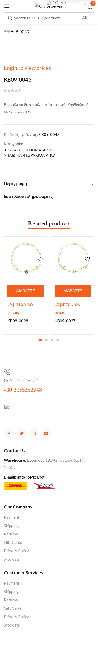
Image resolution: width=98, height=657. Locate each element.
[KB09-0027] (72, 258)
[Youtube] (46, 433)
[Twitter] (21, 433)
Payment (11, 517)
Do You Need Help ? (21, 380)
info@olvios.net (31, 477)
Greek (60, 3)
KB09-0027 (65, 320)
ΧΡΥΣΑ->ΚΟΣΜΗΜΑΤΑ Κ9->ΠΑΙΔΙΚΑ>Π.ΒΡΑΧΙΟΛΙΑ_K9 (29, 152)
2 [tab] (46, 340)
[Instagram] (33, 433)
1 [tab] (40, 340)
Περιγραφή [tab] (15, 183)
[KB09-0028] (25, 258)
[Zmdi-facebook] (9, 433)
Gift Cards (13, 542)
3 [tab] (52, 340)
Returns (11, 534)
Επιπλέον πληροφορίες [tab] (28, 196)
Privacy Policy (16, 550)
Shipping (11, 525)
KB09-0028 (17, 320)
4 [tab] (57, 340)
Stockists (12, 559)
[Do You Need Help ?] (7, 372)
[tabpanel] (25, 285)
